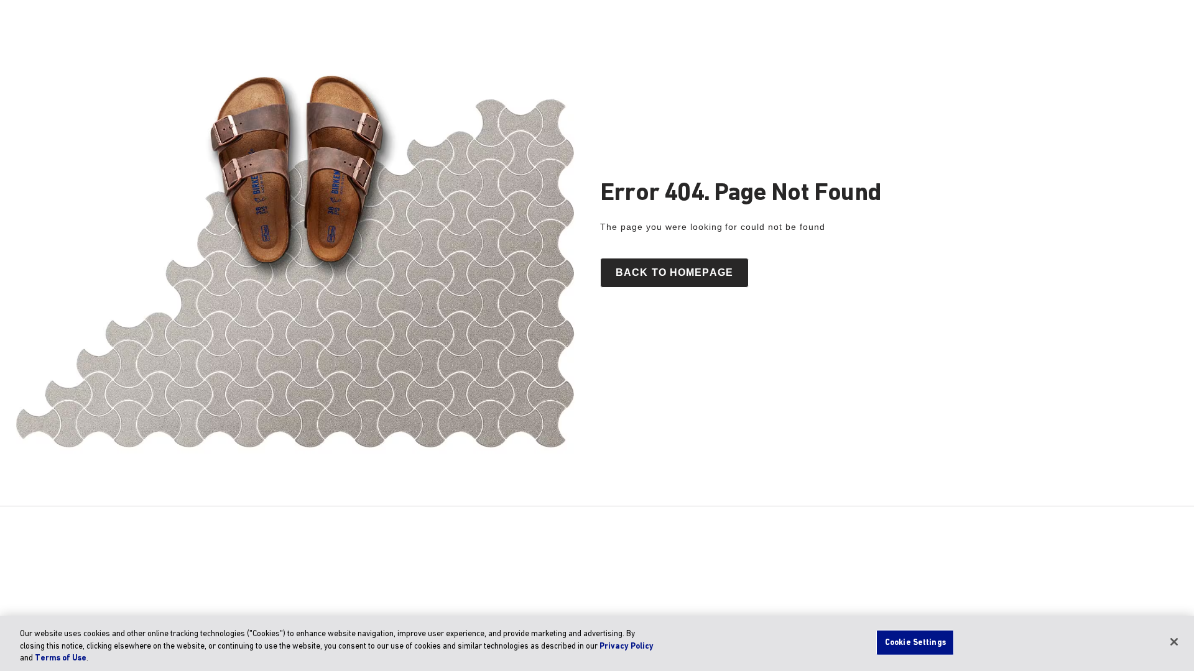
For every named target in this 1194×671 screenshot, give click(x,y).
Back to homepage (674, 272)
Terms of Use (60, 658)
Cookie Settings (915, 642)
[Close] (1174, 641)
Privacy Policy (626, 646)
